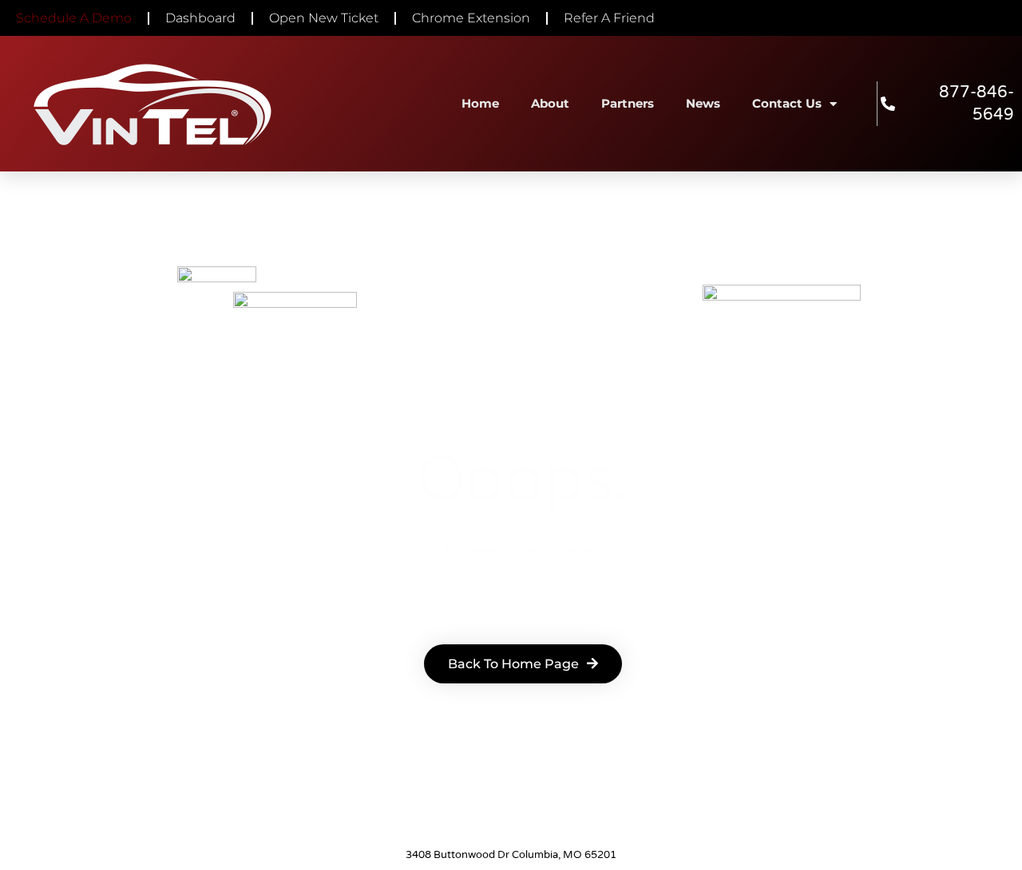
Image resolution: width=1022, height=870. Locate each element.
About (550, 103)
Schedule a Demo (74, 18)
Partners (627, 103)
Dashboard (200, 18)
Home (480, 103)
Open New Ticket (323, 18)
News (703, 103)
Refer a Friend (609, 18)
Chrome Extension (471, 18)
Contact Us (787, 103)
